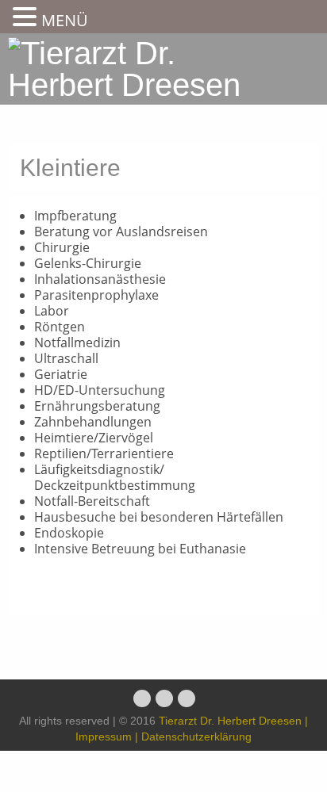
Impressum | (106, 736)
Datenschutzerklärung (195, 736)
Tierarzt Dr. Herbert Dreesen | (233, 720)
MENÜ (64, 20)
